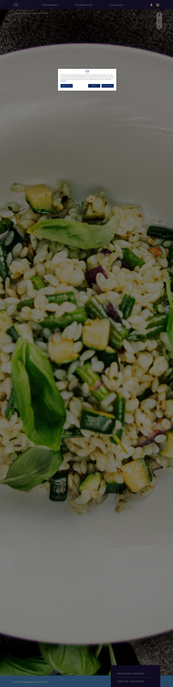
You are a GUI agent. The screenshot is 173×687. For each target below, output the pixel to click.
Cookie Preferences (66, 85)
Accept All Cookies (107, 85)
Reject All (94, 85)
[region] (87, 80)
